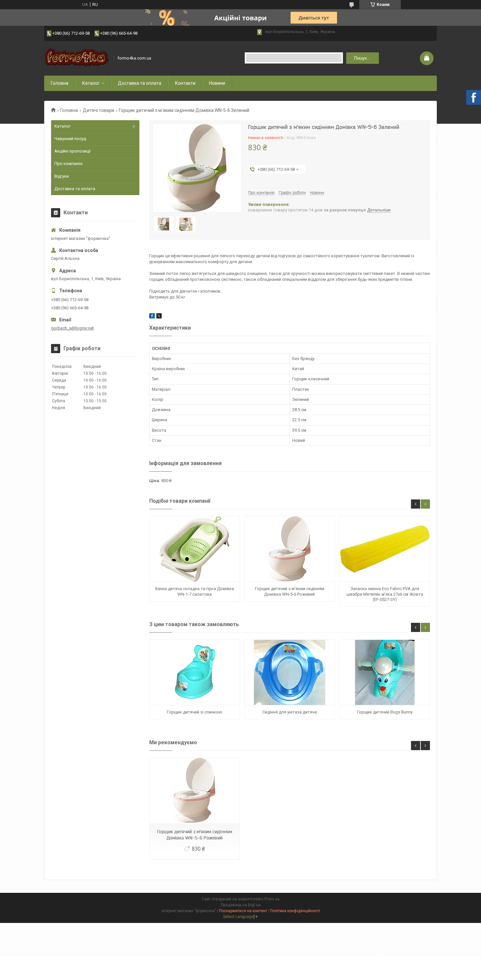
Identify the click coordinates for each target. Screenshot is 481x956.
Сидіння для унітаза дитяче (289, 712)
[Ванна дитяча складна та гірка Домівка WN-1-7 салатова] (194, 549)
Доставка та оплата (139, 83)
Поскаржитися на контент (243, 911)
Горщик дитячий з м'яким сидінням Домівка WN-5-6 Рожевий (289, 591)
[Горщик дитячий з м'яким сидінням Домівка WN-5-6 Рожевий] (289, 549)
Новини (217, 83)
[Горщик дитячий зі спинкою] (194, 672)
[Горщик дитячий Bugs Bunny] (384, 672)
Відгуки (61, 176)
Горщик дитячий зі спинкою (194, 712)
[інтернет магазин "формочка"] (77, 58)
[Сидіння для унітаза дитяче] (289, 672)
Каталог (91, 83)
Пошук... (362, 58)
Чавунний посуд (70, 138)
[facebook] (152, 317)
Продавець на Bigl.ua (240, 905)
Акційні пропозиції (72, 151)
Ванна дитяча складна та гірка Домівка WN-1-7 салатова (194, 591)
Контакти (185, 83)
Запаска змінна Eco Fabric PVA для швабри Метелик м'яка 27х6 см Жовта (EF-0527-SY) (385, 594)
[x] (159, 317)
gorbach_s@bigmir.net (72, 328)
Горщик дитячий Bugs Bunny (385, 712)
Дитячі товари (98, 110)
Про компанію (68, 163)
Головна (59, 83)
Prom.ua (271, 899)
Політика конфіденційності (295, 911)
